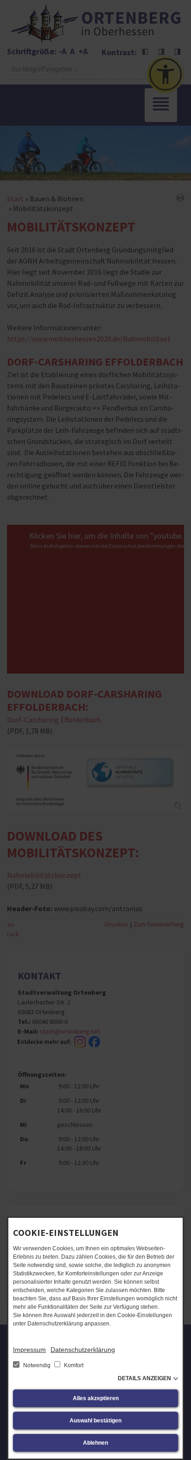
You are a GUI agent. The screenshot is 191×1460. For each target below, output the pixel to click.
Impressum (29, 1349)
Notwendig (37, 1365)
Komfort (73, 1365)
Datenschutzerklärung (83, 1349)
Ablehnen (95, 1443)
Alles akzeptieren (96, 1398)
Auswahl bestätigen (95, 1420)
